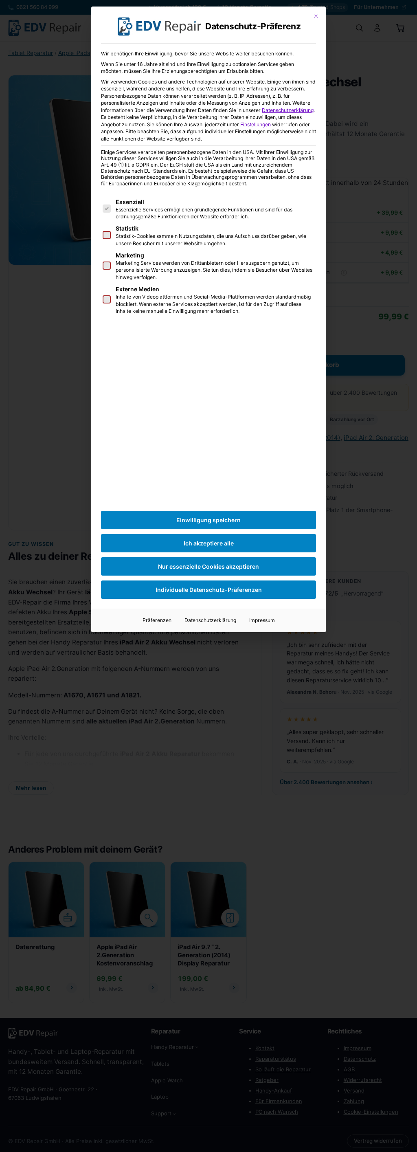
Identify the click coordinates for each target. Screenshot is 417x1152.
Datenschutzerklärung (288, 110)
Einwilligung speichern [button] (208, 520)
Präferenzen (157, 620)
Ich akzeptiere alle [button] (209, 543)
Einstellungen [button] (255, 124)
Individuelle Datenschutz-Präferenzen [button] (209, 589)
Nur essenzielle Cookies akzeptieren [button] (208, 566)
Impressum (262, 620)
